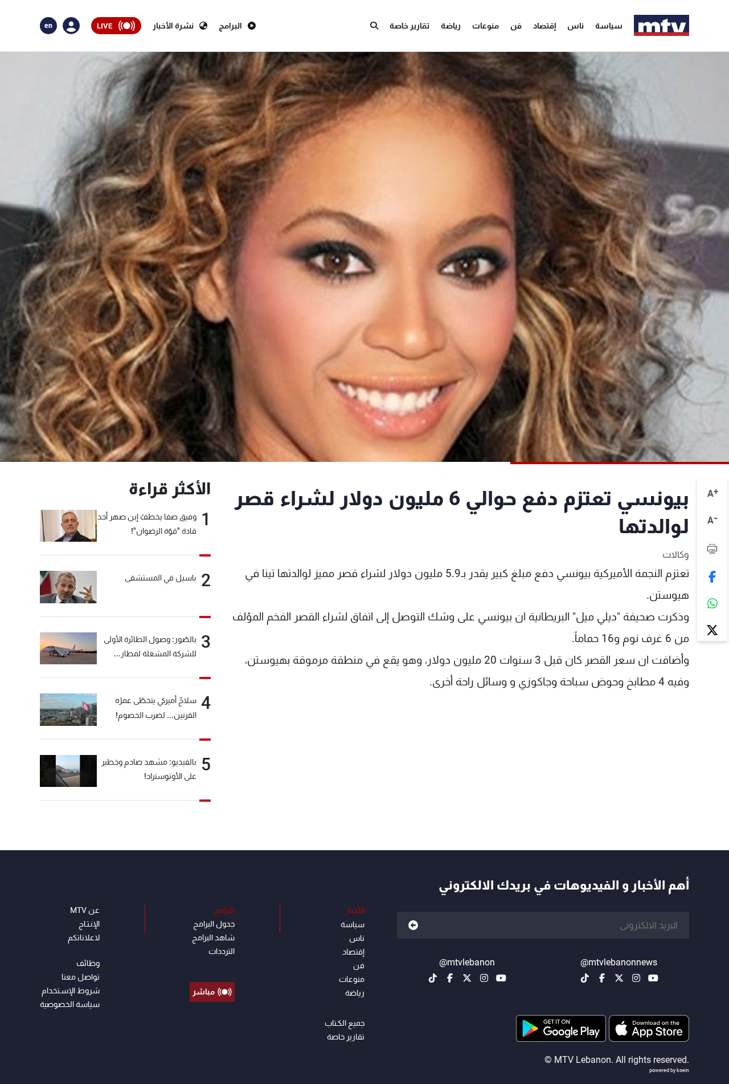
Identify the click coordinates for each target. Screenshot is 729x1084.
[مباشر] (212, 966)
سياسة (608, 25)
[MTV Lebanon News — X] (619, 977)
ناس (575, 25)
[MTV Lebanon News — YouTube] (653, 977)
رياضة (451, 25)
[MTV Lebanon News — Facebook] (602, 977)
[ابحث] (374, 26)
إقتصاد (544, 25)
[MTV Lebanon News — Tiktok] (584, 977)
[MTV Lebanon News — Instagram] (636, 977)
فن (516, 25)
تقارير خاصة (409, 25)
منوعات (485, 25)
